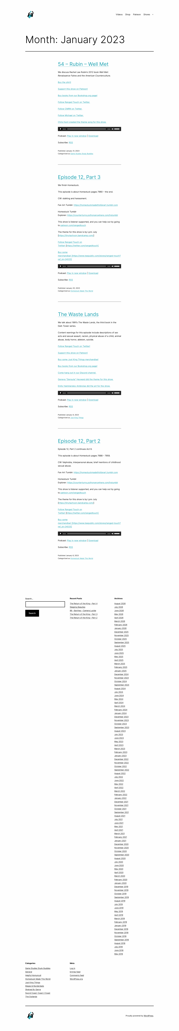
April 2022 (118, 787)
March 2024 (119, 706)
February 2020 (120, 880)
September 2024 (121, 685)
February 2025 (120, 667)
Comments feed (77, 975)
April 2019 (118, 915)
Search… (29, 599)
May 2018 (118, 954)
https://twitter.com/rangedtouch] (83, 245)
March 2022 (119, 791)
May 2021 (118, 826)
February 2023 (120, 752)
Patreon (137, 14)
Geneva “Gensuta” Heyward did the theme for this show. (85, 379)
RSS (71, 142)
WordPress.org (76, 979)
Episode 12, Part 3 (79, 177)
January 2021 (120, 841)
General (28, 972)
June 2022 (119, 780)
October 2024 (120, 681)
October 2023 (120, 724)
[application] (89, 129)
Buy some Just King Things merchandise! (78, 359)
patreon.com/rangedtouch (73, 225)
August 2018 (119, 943)
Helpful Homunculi (33, 975)
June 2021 (118, 823)
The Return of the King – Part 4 (83, 603)
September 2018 (121, 940)
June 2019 (118, 908)
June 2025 (119, 653)
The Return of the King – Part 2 (83, 618)
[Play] (61, 129)
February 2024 (120, 710)
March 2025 (119, 664)
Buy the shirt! (64, 82)
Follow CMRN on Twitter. (70, 109)
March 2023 (119, 749)
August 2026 (120, 603)
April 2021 (118, 830)
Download (93, 136)
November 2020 (121, 848)
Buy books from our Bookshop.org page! (77, 95)
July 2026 (118, 607)
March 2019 (119, 918)
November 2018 (121, 933)
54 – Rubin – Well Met (83, 64)
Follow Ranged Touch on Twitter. (74, 102)
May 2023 (118, 741)
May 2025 (118, 657)
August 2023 (120, 731)
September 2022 (121, 770)
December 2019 (121, 887)
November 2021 (121, 805)
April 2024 (118, 703)
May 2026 (118, 614)
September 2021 (121, 812)
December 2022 (121, 759)
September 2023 (121, 727)
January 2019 (120, 925)
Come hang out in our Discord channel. (77, 373)
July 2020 (118, 862)
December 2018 (121, 929)
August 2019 (119, 901)
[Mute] (113, 129)
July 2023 (118, 734)
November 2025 (121, 635)
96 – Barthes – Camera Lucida (83, 610)
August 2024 (120, 688)
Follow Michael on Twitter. (71, 115)
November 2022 (121, 763)
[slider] (117, 129)
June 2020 (119, 865)
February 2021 (120, 837)
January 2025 (120, 671)
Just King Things (76, 418)
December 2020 (121, 844)
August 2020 (120, 858)
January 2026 (120, 628)
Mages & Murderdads (34, 986)
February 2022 (120, 795)
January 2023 (120, 756)
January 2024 (120, 713)
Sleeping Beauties (77, 607)
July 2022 (118, 777)
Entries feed (75, 972)
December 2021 (121, 802)
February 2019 (120, 922)
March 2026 (119, 621)
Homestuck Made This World (81, 291)
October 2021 (120, 809)
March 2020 (119, 876)
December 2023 (121, 717)
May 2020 (118, 869)
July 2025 (118, 649)
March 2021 (119, 833)
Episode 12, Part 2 (79, 441)
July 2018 (118, 947)
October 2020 (120, 851)
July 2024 (118, 692)
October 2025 (120, 639)
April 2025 (118, 660)
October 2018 (120, 936)
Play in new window (76, 136)
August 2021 (119, 816)
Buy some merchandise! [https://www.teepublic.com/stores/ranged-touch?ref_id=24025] (89, 256)
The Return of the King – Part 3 (83, 614)
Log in (72, 968)
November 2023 (121, 720)
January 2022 (120, 798)
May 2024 (118, 699)
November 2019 (121, 890)
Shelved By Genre (33, 989)
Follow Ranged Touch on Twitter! (74, 346)
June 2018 (118, 950)
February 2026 (120, 625)
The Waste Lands (78, 314)
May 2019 (118, 911)
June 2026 (119, 610)
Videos (119, 14)
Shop (127, 14)
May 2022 (118, 784)
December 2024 (121, 674)
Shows (146, 14)
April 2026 (118, 618)
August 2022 (120, 773)
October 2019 (120, 894)
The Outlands (31, 996)
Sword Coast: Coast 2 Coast (37, 993)
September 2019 (121, 897)
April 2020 (118, 872)
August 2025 (120, 646)
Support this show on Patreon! (73, 89)
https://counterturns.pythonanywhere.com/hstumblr (92, 215)
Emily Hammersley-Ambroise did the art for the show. (84, 386)
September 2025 (121, 642)
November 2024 (121, 678)
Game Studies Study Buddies (81, 154)
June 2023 (119, 738)
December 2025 (121, 632)
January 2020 (120, 883)
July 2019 (118, 904)
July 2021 (118, 819)
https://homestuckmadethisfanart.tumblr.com (96, 205)
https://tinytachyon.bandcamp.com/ (76, 235)
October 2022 (120, 766)
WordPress (148, 1016)
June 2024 (119, 695)
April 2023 (118, 745)
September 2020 (121, 855)
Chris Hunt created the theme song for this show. (82, 122)
